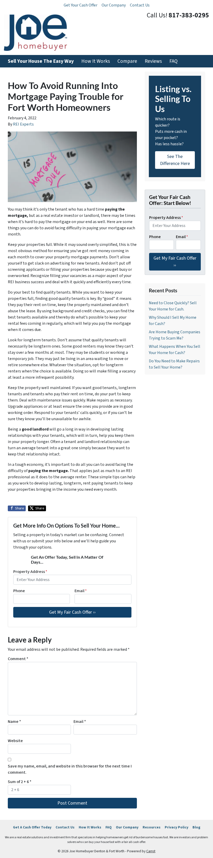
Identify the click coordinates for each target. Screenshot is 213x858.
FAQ (173, 61)
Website (15, 741)
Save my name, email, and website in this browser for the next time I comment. (70, 769)
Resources (152, 827)
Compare (127, 61)
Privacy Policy (176, 827)
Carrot (150, 851)
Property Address (30, 572)
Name (14, 721)
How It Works (95, 61)
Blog (196, 827)
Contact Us (140, 5)
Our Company (114, 5)
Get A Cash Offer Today (32, 827)
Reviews (153, 61)
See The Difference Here (175, 160)
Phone (19, 591)
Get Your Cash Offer (80, 5)
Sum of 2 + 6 (19, 782)
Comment (18, 659)
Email (81, 591)
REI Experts (23, 124)
